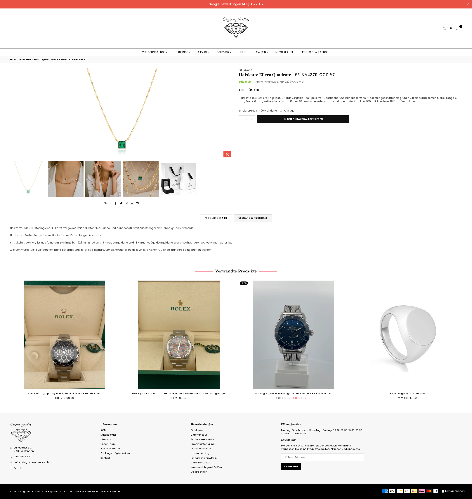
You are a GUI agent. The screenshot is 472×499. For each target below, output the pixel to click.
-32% (244, 283)
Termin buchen (455, 491)
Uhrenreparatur (200, 462)
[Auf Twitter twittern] (121, 203)
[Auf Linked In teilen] (132, 203)
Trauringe (181, 52)
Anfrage (288, 110)
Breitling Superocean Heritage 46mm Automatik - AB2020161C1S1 (293, 393)
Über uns (106, 439)
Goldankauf (198, 430)
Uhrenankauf (199, 435)
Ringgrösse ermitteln (204, 458)
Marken (261, 52)
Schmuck (223, 52)
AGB (103, 430)
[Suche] (444, 28)
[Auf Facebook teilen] (115, 203)
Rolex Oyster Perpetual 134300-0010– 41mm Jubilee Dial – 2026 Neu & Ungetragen (179, 393)
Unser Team (108, 444)
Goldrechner (199, 472)
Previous (13, 114)
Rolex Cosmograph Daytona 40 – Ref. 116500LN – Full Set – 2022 (64, 393)
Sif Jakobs (245, 70)
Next (230, 114)
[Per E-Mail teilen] (137, 203)
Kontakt (105, 458)
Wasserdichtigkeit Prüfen (206, 467)
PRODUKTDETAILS (215, 218)
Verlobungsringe (153, 52)
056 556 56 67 (23, 456)
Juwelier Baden (110, 448)
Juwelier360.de (110, 491)
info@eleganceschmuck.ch (32, 462)
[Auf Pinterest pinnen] (126, 203)
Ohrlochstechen (201, 448)
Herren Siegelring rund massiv (407, 393)
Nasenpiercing (200, 453)
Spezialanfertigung (203, 444)
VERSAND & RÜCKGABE (253, 218)
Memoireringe (284, 52)
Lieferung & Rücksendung (259, 110)
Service (202, 52)
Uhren (243, 52)
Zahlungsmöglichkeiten (115, 453)
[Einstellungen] (451, 28)
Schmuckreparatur (202, 439)
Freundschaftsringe (314, 52)
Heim (13, 59)
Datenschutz (108, 435)
